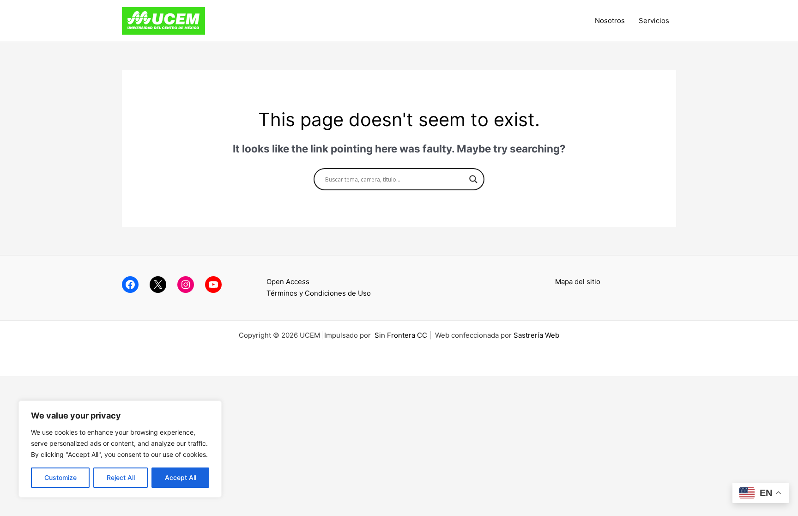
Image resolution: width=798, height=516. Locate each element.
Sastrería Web (536, 335)
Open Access (287, 281)
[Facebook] (130, 284)
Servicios (654, 20)
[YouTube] (213, 284)
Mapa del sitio (577, 281)
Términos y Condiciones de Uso (318, 293)
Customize (60, 477)
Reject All (121, 477)
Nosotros (610, 20)
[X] (158, 284)
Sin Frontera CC (401, 335)
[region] (120, 449)
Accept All (180, 477)
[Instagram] (185, 284)
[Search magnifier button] (473, 179)
